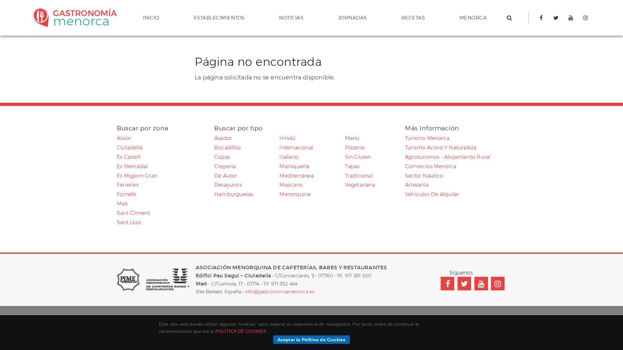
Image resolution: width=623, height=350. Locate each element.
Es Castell (128, 157)
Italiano (289, 157)
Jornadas (352, 18)
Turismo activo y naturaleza (440, 148)
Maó (122, 204)
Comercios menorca (430, 166)
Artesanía (417, 185)
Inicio (151, 18)
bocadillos (227, 148)
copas (222, 157)
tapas (352, 166)
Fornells (127, 194)
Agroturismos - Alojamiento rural (447, 157)
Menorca (473, 18)
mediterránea (296, 176)
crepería (225, 166)
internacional (296, 148)
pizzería (355, 148)
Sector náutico (424, 176)
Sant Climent (133, 213)
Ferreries (128, 185)
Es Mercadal (132, 166)
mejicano (291, 185)
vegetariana (360, 185)
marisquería (294, 166)
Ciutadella (129, 148)
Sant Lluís (129, 222)
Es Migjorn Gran (137, 176)
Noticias (291, 18)
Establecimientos (219, 18)
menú (352, 138)
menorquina (295, 194)
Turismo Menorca (427, 138)
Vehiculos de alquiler (432, 194)
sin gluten (358, 157)
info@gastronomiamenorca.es (279, 292)
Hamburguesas (233, 194)
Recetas (413, 18)
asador (223, 138)
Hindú (287, 138)
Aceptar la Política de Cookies (311, 339)
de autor (225, 176)
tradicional (359, 176)
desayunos (228, 185)
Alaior (124, 138)
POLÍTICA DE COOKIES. (241, 331)
